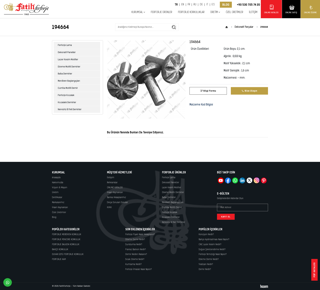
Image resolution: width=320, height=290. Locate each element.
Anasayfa (56, 177)
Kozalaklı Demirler (67, 102)
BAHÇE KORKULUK (60, 249)
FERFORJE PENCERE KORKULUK (66, 239)
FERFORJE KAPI (59, 259)
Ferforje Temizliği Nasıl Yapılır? (213, 254)
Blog (225, 4)
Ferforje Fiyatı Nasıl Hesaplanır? (140, 234)
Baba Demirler (65, 74)
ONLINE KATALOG (115, 187)
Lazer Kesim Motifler (68, 60)
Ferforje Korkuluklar (191, 12)
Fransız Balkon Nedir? (135, 249)
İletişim (253, 12)
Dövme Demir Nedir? (135, 239)
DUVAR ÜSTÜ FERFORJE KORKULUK (68, 254)
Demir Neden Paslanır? (136, 254)
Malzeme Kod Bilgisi (201, 104)
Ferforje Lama (65, 45)
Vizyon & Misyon (59, 187)
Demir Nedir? (205, 269)
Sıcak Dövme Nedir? (134, 259)
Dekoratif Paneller (67, 52)
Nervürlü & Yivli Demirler (70, 109)
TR (176, 4)
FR (189, 4)
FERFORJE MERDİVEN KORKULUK (66, 234)
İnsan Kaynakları (60, 207)
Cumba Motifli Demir (68, 88)
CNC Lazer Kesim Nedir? (210, 244)
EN (182, 4)
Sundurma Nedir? (133, 244)
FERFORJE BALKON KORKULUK (65, 244)
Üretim (55, 192)
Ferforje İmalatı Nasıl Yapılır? (138, 269)
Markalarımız (58, 202)
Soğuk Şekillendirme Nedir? (212, 249)
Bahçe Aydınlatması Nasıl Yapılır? (214, 239)
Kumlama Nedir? (133, 264)
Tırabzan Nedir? (206, 264)
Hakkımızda (57, 182)
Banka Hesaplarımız (116, 197)
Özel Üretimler (234, 12)
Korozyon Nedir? (206, 234)
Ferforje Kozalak (66, 95)
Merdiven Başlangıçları (69, 81)
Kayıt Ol (225, 217)
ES (213, 4)
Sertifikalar (57, 197)
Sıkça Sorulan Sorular (117, 202)
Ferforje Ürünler (161, 12)
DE (201, 4)
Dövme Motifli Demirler (69, 67)
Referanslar (112, 182)
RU (195, 4)
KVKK (109, 207)
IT (207, 4)
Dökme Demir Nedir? (209, 259)
